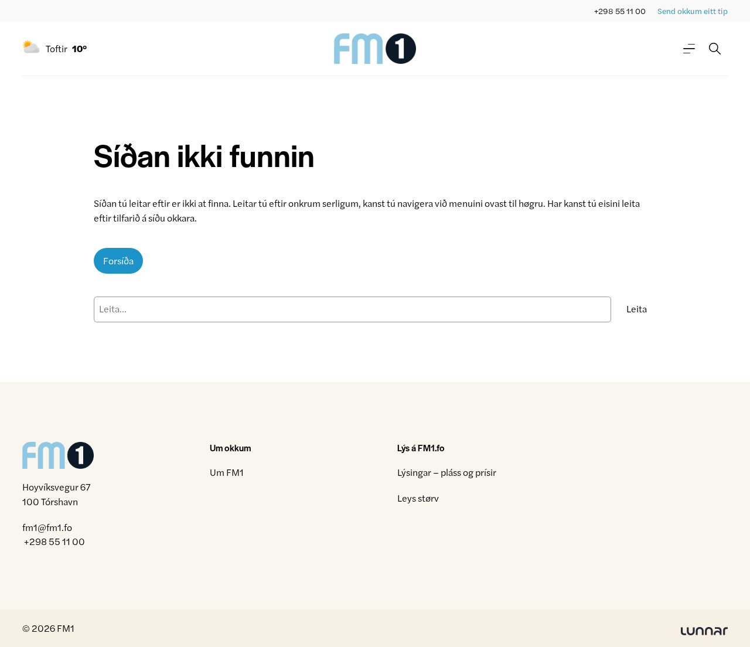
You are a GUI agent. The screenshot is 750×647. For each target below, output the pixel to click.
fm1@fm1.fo (47, 527)
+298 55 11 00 (620, 10)
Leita (636, 308)
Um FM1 (227, 472)
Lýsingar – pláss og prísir (446, 472)
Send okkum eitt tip (692, 10)
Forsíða (118, 260)
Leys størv (418, 498)
